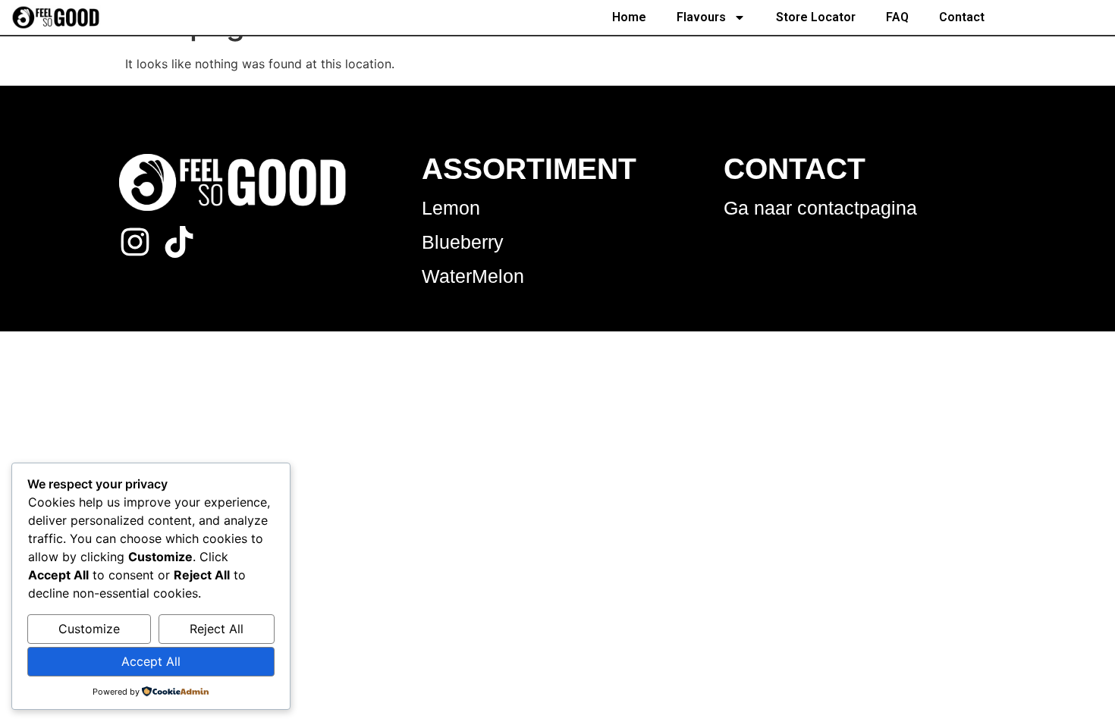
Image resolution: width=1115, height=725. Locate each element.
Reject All (216, 628)
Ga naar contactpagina (820, 207)
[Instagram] (135, 242)
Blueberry (463, 242)
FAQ (897, 17)
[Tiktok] (179, 242)
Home (629, 17)
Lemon (451, 207)
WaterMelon (473, 276)
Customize (89, 628)
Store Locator (816, 17)
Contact (962, 17)
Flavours (701, 17)
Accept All (151, 661)
